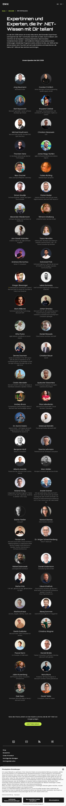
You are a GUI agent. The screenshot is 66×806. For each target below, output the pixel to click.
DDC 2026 (11, 11)
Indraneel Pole (46, 262)
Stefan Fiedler (20, 519)
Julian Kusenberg (20, 674)
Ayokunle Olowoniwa (46, 382)
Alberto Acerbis (19, 469)
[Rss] (39, 742)
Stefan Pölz (20, 586)
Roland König (19, 491)
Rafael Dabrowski (20, 566)
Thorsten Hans (20, 154)
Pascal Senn (20, 653)
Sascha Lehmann (46, 449)
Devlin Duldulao (19, 631)
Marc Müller (46, 469)
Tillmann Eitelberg (46, 217)
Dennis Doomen (20, 355)
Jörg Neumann (19, 87)
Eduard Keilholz (46, 586)
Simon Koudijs (20, 195)
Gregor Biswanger (20, 285)
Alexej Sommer (46, 611)
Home (3, 11)
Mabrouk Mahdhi (46, 426)
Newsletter (6, 753)
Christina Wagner (46, 631)
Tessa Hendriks (46, 238)
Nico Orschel (20, 175)
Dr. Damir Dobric (20, 426)
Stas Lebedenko (46, 404)
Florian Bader (46, 195)
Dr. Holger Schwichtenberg (46, 539)
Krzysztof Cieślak (46, 109)
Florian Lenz (20, 539)
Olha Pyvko (20, 334)
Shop (4, 750)
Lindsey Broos (20, 404)
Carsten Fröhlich (46, 87)
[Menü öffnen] (57, 4)
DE (61, 4)
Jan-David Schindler (20, 238)
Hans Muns (46, 674)
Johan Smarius (46, 309)
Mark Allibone (20, 309)
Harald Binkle (46, 653)
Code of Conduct (8, 755)
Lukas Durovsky (46, 285)
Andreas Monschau (20, 262)
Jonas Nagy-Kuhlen (46, 154)
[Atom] (52, 742)
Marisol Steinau (46, 519)
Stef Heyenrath (20, 109)
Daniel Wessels (46, 334)
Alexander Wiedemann (20, 217)
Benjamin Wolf (20, 449)
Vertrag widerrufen (9, 761)
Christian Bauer (46, 355)
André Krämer (46, 491)
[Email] (26, 742)
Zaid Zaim (20, 696)
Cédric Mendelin (20, 382)
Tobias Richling (46, 175)
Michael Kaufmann (20, 132)
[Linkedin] (13, 742)
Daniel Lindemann (46, 566)
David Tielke (46, 696)
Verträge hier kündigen (10, 758)
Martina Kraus (20, 611)
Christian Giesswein (46, 132)
